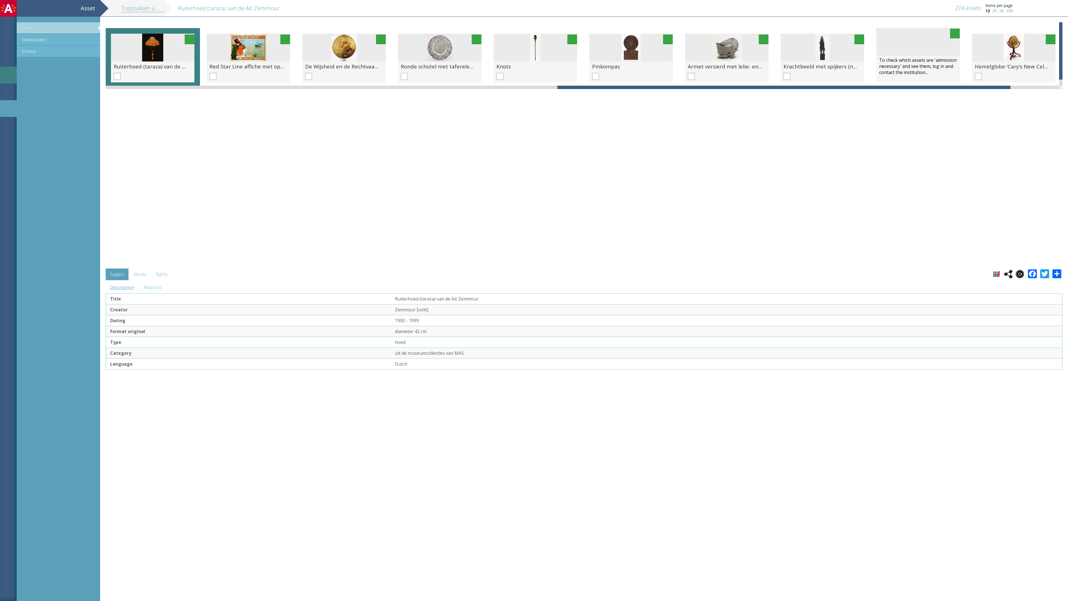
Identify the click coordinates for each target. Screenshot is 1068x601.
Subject (117, 274)
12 (987, 10)
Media (140, 274)
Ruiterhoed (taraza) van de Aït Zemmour (164, 66)
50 (1001, 10)
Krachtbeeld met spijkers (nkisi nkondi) (832, 66)
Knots (503, 66)
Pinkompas (606, 66)
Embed (29, 51)
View (26, 28)
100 (1009, 10)
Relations (153, 287)
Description (122, 287)
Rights (162, 274)
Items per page (999, 5)
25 (994, 10)
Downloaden (34, 39)
